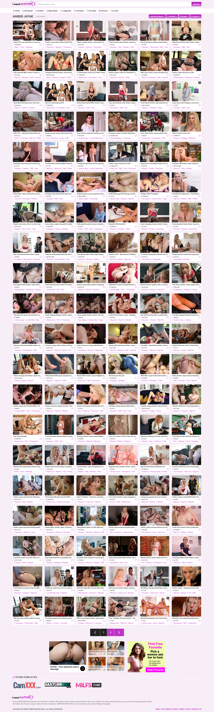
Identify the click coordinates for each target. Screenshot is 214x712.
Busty (195, 290)
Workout (113, 593)
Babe (49, 77)
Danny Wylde (60, 259)
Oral (28, 229)
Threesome (67, 47)
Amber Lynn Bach (64, 502)
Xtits (49, 166)
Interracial (96, 380)
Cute (34, 229)
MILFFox (113, 75)
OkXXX (144, 136)
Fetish (165, 471)
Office (195, 199)
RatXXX (17, 75)
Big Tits (17, 77)
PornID (144, 75)
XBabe (49, 136)
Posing (57, 229)
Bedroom (128, 259)
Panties (81, 47)
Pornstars (80, 11)
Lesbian (188, 320)
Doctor (56, 623)
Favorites (92, 11)
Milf (161, 47)
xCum (80, 378)
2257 (188, 709)
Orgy (62, 138)
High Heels (99, 350)
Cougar (62, 77)
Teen (33, 532)
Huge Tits (113, 168)
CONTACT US (196, 709)
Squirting (159, 168)
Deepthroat (178, 290)
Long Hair (98, 623)
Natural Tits (126, 502)
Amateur (113, 47)
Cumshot (37, 259)
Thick (160, 380)
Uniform (190, 562)
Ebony (162, 593)
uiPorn (144, 530)
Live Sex (114, 11)
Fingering (189, 77)
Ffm (100, 77)
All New (40, 11)
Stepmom (127, 441)
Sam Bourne (146, 259)
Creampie (24, 138)
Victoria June (178, 320)
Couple (81, 623)
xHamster (114, 136)
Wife (128, 77)
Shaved (38, 77)
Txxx (112, 621)
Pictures (103, 11)
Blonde (55, 77)
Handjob (121, 229)
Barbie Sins (51, 320)
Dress (159, 411)
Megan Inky (114, 623)
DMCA (182, 709)
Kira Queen (93, 77)
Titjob (128, 229)
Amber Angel (115, 290)
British (151, 168)
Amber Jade (114, 199)
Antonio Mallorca (116, 138)
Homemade (27, 350)
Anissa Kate (83, 77)
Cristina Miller (20, 411)
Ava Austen (146, 199)
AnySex (81, 45)
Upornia (177, 530)
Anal (24, 502)
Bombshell (154, 47)
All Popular (28, 11)
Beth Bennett (83, 593)
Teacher (89, 47)
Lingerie (30, 562)
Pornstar (182, 380)
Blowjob (29, 47)
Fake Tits (90, 502)
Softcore (158, 441)
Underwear (99, 229)
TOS (162, 709)
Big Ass (58, 47)
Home (17, 11)
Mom (17, 47)
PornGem (50, 499)
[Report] (41, 45)
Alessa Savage (20, 380)
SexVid (80, 166)
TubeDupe (114, 166)
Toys (22, 47)
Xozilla (49, 45)
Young (70, 471)
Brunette (67, 532)
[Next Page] (119, 632)
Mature (25, 108)
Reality (32, 108)
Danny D (177, 168)
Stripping (184, 138)
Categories (66, 11)
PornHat (18, 45)
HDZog (112, 317)
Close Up (86, 411)
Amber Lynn (51, 502)
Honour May (156, 199)
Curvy (112, 502)
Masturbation (178, 77)
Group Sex (50, 532)
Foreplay (18, 259)
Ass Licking (27, 259)
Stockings (97, 47)
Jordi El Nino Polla (96, 138)
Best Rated (52, 11)
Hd (48, 138)
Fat (70, 350)
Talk (164, 441)
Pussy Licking (155, 471)
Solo (132, 47)
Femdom (187, 259)
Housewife (157, 259)
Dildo (69, 77)
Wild (118, 502)
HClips (144, 348)
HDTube (81, 136)
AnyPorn (18, 560)
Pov (175, 441)
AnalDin (18, 105)
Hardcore (50, 47)
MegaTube (50, 75)
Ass (120, 47)
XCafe (112, 45)
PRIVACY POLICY (172, 709)
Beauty (25, 168)
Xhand (112, 499)
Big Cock (113, 77)
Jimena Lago (83, 138)
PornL (176, 196)
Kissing (196, 77)
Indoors (34, 199)
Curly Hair (132, 168)
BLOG (158, 709)
